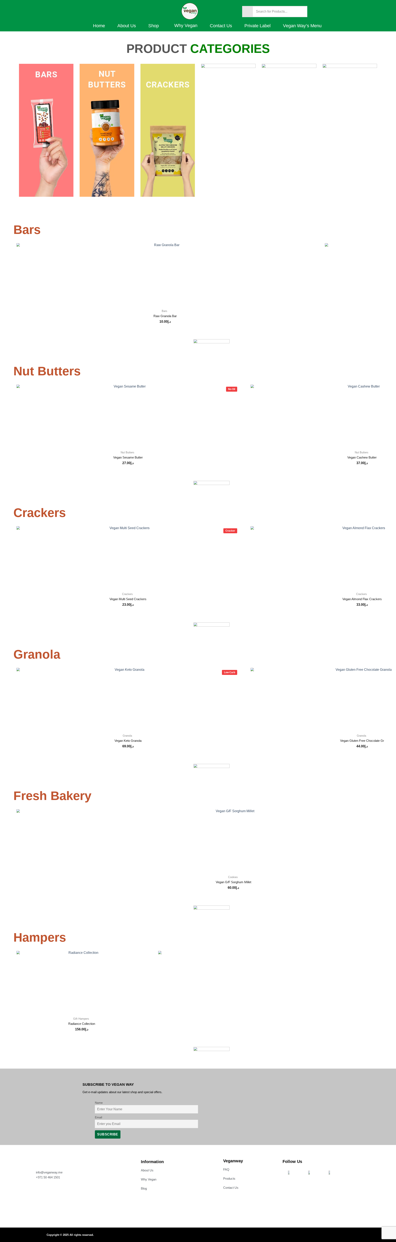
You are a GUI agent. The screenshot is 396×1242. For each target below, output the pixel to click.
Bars (164, 311)
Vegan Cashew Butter (362, 457)
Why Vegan (185, 25)
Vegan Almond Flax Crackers (362, 599)
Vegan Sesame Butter (128, 457)
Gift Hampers (81, 1018)
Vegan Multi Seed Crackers (128, 599)
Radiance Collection (81, 1023)
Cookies (233, 877)
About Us (126, 25)
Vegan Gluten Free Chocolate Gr (362, 740)
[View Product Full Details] (165, 274)
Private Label (257, 25)
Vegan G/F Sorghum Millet (233, 882)
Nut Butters (127, 452)
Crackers (127, 594)
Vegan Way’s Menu (302, 25)
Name (99, 1102)
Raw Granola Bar (165, 316)
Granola (127, 735)
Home (99, 25)
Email (98, 1117)
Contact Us (221, 25)
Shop (153, 25)
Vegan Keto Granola (127, 740)
